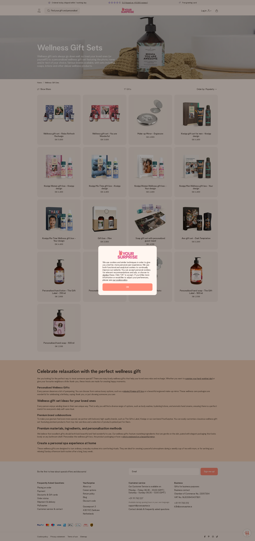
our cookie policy (120, 280)
